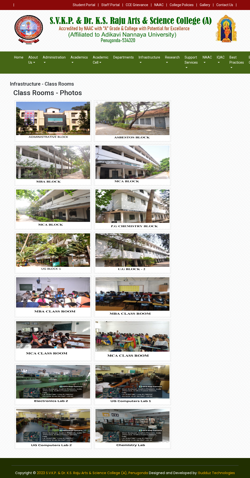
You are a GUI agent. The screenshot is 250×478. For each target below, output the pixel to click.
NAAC (159, 5)
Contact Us (224, 5)
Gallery (205, 5)
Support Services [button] (191, 59)
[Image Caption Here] (53, 121)
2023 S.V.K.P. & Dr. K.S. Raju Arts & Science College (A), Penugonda (92, 472)
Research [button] (172, 57)
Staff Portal (110, 5)
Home (18, 57)
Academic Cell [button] (100, 59)
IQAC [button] (221, 57)
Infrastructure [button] (149, 57)
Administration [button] (54, 57)
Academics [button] (79, 57)
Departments (123, 57)
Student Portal (84, 5)
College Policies (182, 5)
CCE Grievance (137, 5)
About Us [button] (33, 59)
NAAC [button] (207, 57)
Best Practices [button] (236, 59)
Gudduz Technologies (216, 472)
